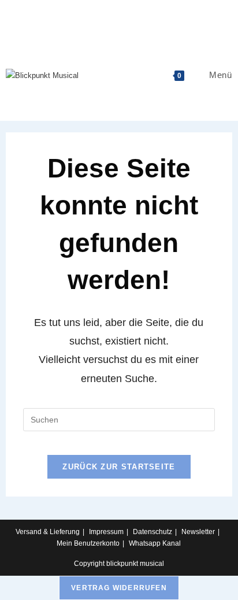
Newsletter (198, 532)
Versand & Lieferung (48, 532)
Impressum (106, 532)
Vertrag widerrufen (119, 588)
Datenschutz (152, 532)
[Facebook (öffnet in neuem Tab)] (119, 13)
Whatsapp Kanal (155, 543)
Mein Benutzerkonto (88, 543)
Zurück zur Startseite (118, 466)
